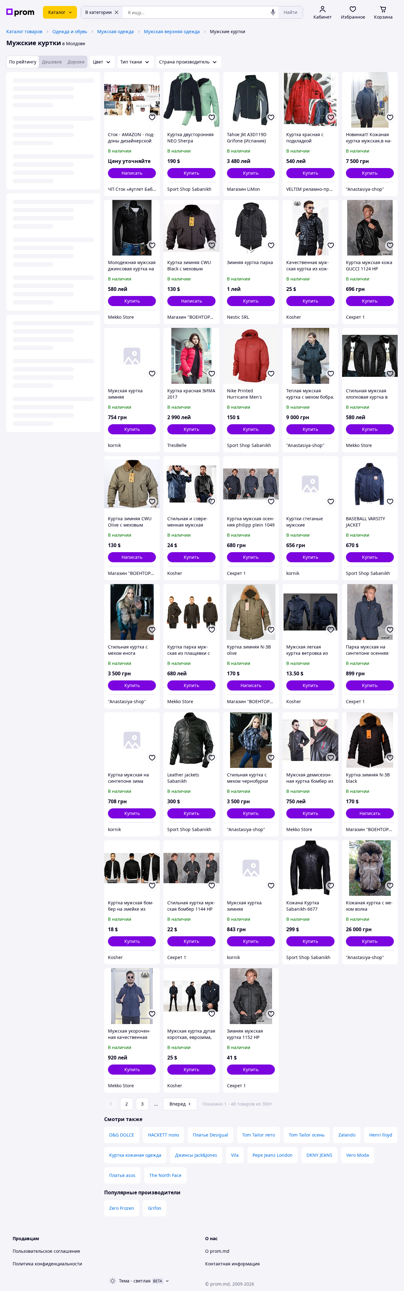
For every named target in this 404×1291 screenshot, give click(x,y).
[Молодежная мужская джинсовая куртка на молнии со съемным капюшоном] (132, 228)
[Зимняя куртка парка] (251, 228)
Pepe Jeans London (272, 1155)
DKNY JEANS (319, 1155)
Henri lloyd (380, 1135)
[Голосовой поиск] (273, 12)
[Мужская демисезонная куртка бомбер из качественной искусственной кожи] (310, 740)
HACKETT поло (163, 1135)
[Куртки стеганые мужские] (310, 484)
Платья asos (122, 1175)
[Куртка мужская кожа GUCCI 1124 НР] (370, 228)
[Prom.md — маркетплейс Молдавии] (20, 12)
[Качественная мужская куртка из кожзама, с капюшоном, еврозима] (310, 228)
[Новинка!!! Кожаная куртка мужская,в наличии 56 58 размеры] (370, 100)
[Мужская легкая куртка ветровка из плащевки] (310, 612)
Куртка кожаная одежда (135, 1155)
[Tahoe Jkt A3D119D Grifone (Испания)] (251, 100)
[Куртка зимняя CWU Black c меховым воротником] (191, 228)
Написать (132, 173)
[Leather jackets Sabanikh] (191, 740)
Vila (235, 1155)
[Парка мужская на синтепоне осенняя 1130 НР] (370, 612)
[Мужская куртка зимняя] (132, 355)
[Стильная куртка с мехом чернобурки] (251, 740)
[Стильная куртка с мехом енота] (132, 612)
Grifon (154, 1208)
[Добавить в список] (152, 117)
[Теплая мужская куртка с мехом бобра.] (310, 355)
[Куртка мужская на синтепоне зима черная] (132, 740)
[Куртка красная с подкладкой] (310, 100)
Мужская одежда (115, 31)
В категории (98, 12)
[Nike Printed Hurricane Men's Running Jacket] (251, 355)
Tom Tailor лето (258, 1135)
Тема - (135, 1281)
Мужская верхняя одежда (172, 31)
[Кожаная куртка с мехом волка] (370, 868)
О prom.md (217, 1251)
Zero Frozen (121, 1208)
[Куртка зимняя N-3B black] (370, 740)
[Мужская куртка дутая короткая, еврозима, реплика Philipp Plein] (191, 996)
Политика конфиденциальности (47, 1264)
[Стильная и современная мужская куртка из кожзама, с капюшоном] (191, 484)
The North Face (165, 1175)
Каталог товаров (24, 31)
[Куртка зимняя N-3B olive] (251, 612)
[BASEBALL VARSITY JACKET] (370, 484)
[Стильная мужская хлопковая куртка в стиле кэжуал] (370, 355)
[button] (191, 173)
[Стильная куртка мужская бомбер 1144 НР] (191, 868)
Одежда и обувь (69, 31)
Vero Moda (357, 1155)
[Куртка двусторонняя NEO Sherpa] (191, 100)
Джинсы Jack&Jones (196, 1155)
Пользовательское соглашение (46, 1251)
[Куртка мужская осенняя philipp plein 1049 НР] (251, 484)
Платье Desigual (210, 1135)
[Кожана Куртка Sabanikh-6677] (310, 868)
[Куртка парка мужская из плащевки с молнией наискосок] (191, 612)
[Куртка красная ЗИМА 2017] (191, 355)
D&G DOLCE (121, 1135)
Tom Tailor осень (306, 1135)
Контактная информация (232, 1264)
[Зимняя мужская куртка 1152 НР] (251, 996)
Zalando (346, 1135)
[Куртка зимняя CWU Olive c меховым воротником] (132, 484)
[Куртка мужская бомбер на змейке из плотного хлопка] (132, 868)
